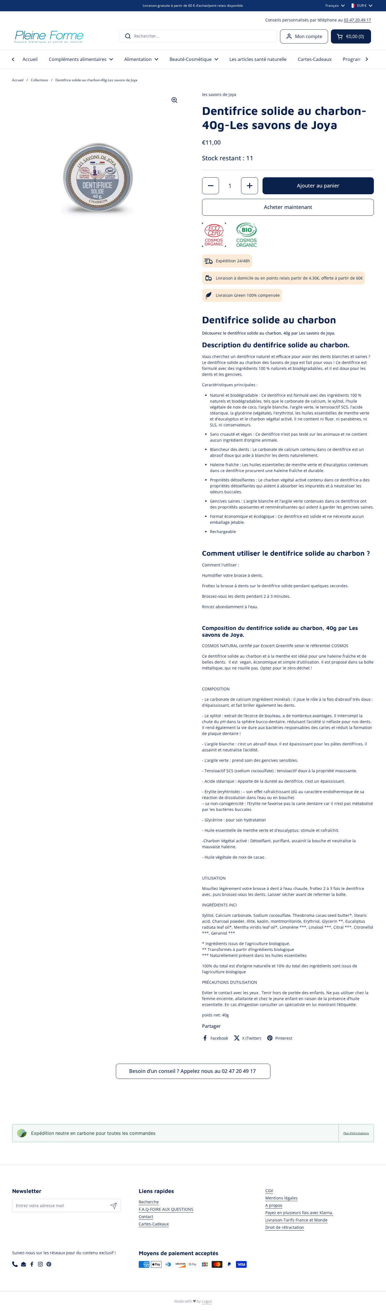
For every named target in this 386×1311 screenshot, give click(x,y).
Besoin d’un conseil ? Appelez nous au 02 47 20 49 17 (193, 1071)
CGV (269, 1190)
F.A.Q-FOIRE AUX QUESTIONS (166, 1209)
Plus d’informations (356, 1133)
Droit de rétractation (284, 1227)
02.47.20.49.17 (357, 20)
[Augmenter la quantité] (249, 185)
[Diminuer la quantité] (210, 185)
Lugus (207, 1301)
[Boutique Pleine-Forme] (48, 36)
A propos (273, 1205)
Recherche (149, 1202)
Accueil (17, 80)
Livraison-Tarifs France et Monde (296, 1220)
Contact (146, 1216)
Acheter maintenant (288, 207)
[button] (351, 36)
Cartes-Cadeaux (154, 1224)
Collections (39, 80)
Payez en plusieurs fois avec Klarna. (299, 1212)
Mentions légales (281, 1198)
